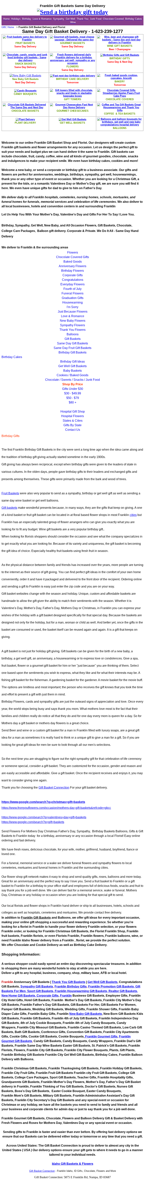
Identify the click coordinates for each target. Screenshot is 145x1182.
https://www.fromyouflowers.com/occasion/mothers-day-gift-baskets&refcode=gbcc (56, 807)
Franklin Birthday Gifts (71, 986)
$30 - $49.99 (72, 393)
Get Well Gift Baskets (72, 366)
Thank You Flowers (72, 329)
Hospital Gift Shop (72, 411)
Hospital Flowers (72, 416)
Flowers (72, 252)
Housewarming (72, 302)
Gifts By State (72, 425)
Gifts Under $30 (72, 388)
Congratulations (72, 279)
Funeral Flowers (72, 293)
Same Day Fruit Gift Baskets (72, 348)
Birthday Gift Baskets (72, 352)
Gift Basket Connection (54, 787)
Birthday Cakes (12, 357)
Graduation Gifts (72, 298)
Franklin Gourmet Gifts (100, 1036)
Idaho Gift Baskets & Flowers (72, 1163)
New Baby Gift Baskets (85, 1013)
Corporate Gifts (72, 275)
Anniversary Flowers (72, 266)
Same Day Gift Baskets (72, 343)
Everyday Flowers (72, 284)
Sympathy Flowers (72, 325)
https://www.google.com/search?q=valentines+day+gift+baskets (44, 817)
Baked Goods (72, 261)
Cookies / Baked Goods (72, 375)
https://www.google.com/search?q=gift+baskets (33, 822)
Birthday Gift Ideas (72, 361)
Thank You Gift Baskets (68, 982)
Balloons (73, 334)
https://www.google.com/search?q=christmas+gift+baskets (43, 802)
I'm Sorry (72, 307)
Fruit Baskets (10, 493)
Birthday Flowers (72, 270)
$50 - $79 (72, 397)
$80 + (72, 402)
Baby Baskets (72, 370)
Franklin (94, 986)
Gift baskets (9, 507)
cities (133, 514)
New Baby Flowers (72, 320)
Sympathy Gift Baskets (36, 986)
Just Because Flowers (72, 311)
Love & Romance (72, 316)
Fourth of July (72, 288)
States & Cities (73, 420)
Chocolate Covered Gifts (72, 257)
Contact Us (72, 429)
